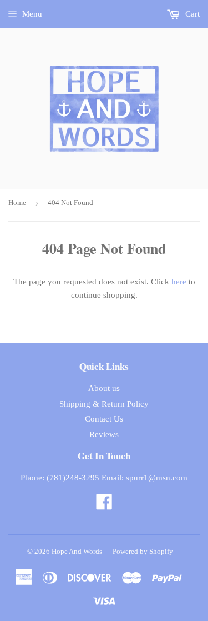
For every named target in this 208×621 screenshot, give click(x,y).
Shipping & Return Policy (104, 403)
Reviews (104, 434)
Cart (191, 13)
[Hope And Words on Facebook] (104, 505)
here (178, 281)
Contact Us (104, 418)
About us (104, 388)
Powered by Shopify (143, 551)
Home (17, 202)
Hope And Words (77, 551)
